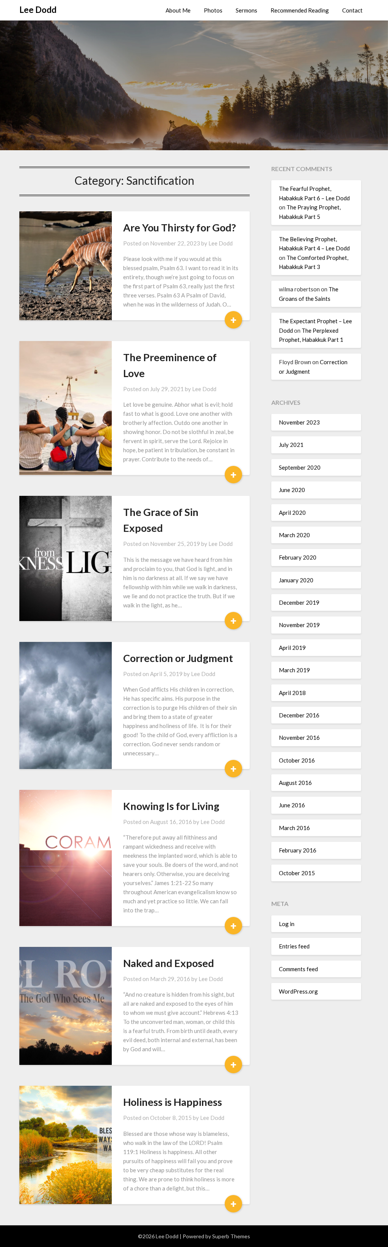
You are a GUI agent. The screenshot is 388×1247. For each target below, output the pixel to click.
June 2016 (292, 805)
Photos (213, 10)
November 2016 (299, 737)
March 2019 (294, 670)
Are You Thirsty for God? (179, 227)
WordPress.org (298, 991)
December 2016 (299, 715)
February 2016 (297, 850)
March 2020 (294, 535)
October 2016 (297, 760)
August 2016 (295, 782)
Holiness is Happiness (172, 1102)
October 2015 (297, 873)
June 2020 (292, 489)
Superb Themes (231, 1236)
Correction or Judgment (178, 658)
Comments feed (298, 969)
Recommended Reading (300, 10)
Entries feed (294, 946)
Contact (352, 10)
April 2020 (292, 512)
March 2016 (294, 827)
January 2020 (296, 580)
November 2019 (299, 624)
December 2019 (299, 602)
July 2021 (291, 444)
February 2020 (297, 557)
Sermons (246, 10)
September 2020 (300, 467)
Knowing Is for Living (171, 806)
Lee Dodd (37, 10)
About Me (178, 10)
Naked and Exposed (168, 963)
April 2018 (292, 692)
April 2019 (292, 647)
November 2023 (299, 422)
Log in (286, 923)
